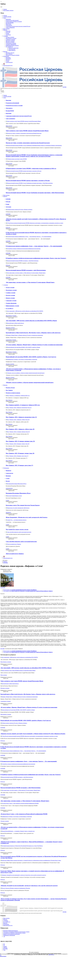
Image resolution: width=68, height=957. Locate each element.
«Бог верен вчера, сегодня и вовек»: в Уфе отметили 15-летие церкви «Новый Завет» (30, 282)
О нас (4, 18)
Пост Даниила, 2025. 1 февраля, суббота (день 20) (20, 429)
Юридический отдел (7, 65)
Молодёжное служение (11, 38)
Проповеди (8, 58)
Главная (5, 9)
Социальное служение (11, 43)
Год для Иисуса (9, 46)
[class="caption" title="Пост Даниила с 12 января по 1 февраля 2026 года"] (18, 395)
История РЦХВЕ (10, 22)
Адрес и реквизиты (10, 27)
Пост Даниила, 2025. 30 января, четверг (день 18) (20, 453)
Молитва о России (10, 52)
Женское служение (10, 41)
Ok (0, 955)
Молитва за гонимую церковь (12, 55)
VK (4, 945)
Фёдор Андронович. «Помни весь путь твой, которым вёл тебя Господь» (27, 517)
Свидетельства (11, 49)
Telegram (5, 947)
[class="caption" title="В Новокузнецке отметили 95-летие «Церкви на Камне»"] (19, 209)
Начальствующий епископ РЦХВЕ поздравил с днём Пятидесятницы (26, 270)
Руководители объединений (12, 20)
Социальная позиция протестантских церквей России (18, 26)
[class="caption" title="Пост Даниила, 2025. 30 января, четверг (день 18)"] (17, 443)
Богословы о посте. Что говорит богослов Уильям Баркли (23, 505)
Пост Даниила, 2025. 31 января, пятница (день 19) (20, 441)
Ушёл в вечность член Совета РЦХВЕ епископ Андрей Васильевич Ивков (27, 130)
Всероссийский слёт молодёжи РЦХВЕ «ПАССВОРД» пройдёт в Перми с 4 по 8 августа (31, 357)
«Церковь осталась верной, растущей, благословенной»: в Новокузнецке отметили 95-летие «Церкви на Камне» (33, 733)
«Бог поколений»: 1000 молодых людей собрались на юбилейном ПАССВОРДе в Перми (31, 320)
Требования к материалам (9, 935)
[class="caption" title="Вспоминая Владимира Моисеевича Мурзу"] (16, 483)
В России (8, 32)
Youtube (5, 946)
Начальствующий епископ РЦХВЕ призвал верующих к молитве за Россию (28, 180)
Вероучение (8, 24)
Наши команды (11, 50)
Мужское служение (10, 40)
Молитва (5, 51)
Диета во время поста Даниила (15, 553)
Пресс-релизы (6, 28)
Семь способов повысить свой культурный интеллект (21, 541)
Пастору (8, 59)
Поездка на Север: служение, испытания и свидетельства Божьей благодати (28, 143)
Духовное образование (11, 44)
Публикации (6, 56)
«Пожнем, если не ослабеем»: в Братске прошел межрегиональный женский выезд (29, 382)
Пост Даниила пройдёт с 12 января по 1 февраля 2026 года (23, 405)
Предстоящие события (8, 10)
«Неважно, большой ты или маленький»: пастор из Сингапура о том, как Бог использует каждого (29, 885)
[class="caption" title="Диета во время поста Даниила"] (13, 544)
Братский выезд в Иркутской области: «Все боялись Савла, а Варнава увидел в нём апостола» (33, 332)
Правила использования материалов (11, 934)
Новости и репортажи (13, 47)
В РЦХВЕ (8, 31)
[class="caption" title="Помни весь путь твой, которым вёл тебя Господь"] (17, 507)
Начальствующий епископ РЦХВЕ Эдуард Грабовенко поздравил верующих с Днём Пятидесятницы (35, 192)
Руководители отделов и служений (14, 21)
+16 (4, 936)
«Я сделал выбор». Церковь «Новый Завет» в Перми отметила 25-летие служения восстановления (34, 344)
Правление (8, 19)
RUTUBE (5, 948)
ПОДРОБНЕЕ (3, 956)
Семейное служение (10, 39)
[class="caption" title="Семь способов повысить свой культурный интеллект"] (18, 532)
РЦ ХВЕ (2, 648)
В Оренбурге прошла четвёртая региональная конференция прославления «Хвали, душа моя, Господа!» (36, 258)
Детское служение (10, 37)
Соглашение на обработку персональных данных (14, 932)
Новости (5, 30)
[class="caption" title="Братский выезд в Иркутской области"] (15, 323)
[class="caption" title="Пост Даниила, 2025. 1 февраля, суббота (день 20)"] (17, 419)
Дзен (4, 950)
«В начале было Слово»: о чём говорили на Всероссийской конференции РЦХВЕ (24, 814)
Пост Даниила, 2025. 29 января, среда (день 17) (19, 465)
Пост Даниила (9, 53)
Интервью (8, 57)
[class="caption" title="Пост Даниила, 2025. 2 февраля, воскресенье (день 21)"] (18, 407)
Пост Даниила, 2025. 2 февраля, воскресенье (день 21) (21, 417)
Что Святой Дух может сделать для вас (17, 529)
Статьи (7, 61)
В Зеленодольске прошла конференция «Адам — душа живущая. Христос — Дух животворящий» (34, 246)
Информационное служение (12, 45)
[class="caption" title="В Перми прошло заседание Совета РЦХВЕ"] (16, 159)
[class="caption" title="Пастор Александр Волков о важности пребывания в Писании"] (15, 888)
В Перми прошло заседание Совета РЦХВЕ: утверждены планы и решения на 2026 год (31, 168)
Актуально (8, 34)
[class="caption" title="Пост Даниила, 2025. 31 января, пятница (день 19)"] (18, 431)
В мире (7, 33)
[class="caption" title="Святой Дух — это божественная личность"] (16, 519)
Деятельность (9, 25)
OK (4, 944)
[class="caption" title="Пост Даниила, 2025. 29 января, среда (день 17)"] (17, 455)
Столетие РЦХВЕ (7, 16)
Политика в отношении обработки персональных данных (16, 931)
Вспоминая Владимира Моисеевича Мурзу (18, 493)
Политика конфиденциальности (10, 930)
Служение (5, 35)
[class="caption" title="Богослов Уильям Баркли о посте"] (14, 495)
